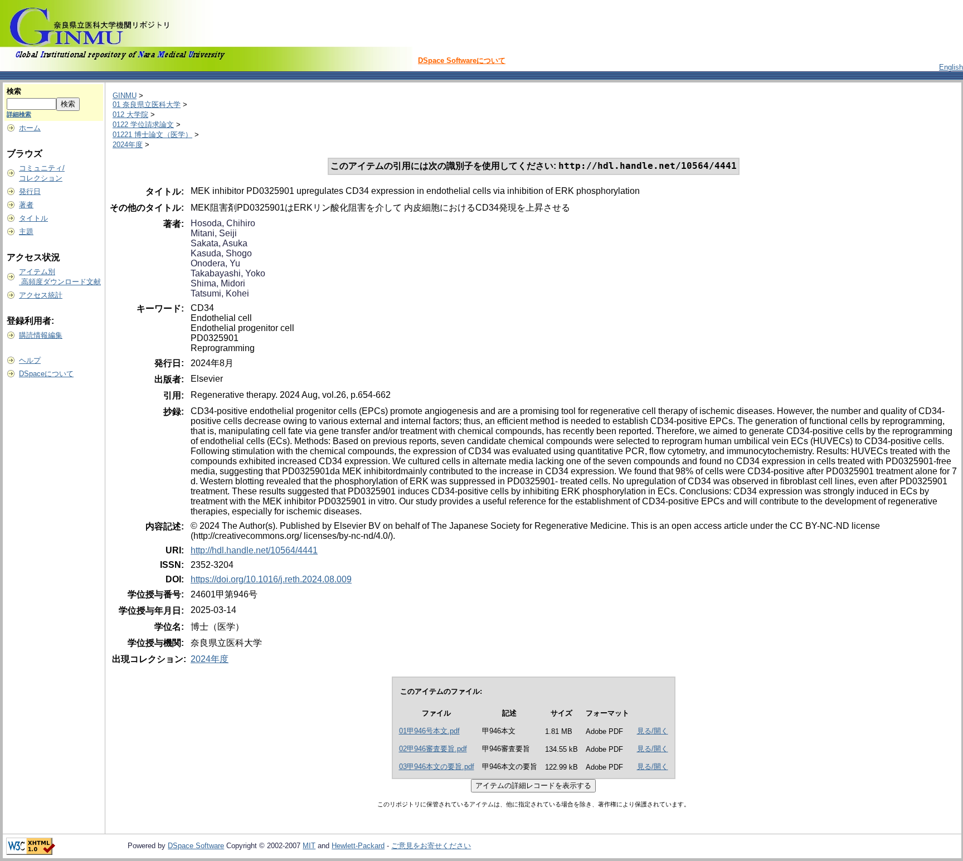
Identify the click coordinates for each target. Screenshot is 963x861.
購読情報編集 (40, 335)
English (951, 67)
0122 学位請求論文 (143, 124)
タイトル (33, 218)
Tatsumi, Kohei (220, 293)
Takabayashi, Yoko (228, 273)
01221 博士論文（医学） (152, 134)
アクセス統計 (40, 295)
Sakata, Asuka (219, 243)
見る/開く (652, 731)
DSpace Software (196, 845)
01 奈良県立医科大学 (147, 104)
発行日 (30, 191)
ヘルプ (30, 360)
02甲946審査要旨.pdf (433, 749)
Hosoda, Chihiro (223, 223)
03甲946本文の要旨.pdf (436, 766)
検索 (14, 91)
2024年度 (128, 144)
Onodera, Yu (215, 263)
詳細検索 (19, 114)
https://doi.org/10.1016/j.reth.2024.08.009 (271, 579)
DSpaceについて (46, 373)
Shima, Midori (218, 283)
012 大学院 (130, 114)
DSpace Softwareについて (461, 60)
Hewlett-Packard (358, 845)
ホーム (30, 128)
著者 (26, 205)
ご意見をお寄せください (431, 845)
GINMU (125, 95)
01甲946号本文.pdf (429, 731)
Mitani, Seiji (214, 233)
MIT (309, 845)
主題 (26, 231)
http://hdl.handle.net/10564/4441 (254, 550)
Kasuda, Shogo (221, 253)
